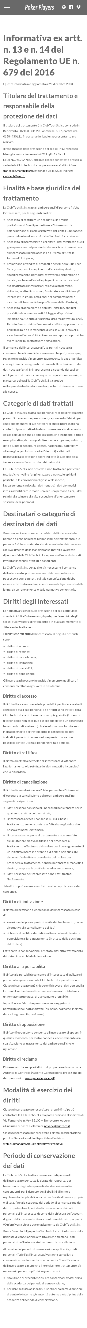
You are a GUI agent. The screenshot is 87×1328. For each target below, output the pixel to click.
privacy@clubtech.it (57, 1126)
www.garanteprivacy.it (39, 1078)
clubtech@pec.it (14, 176)
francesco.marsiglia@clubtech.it (24, 170)
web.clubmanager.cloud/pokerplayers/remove (33, 1143)
